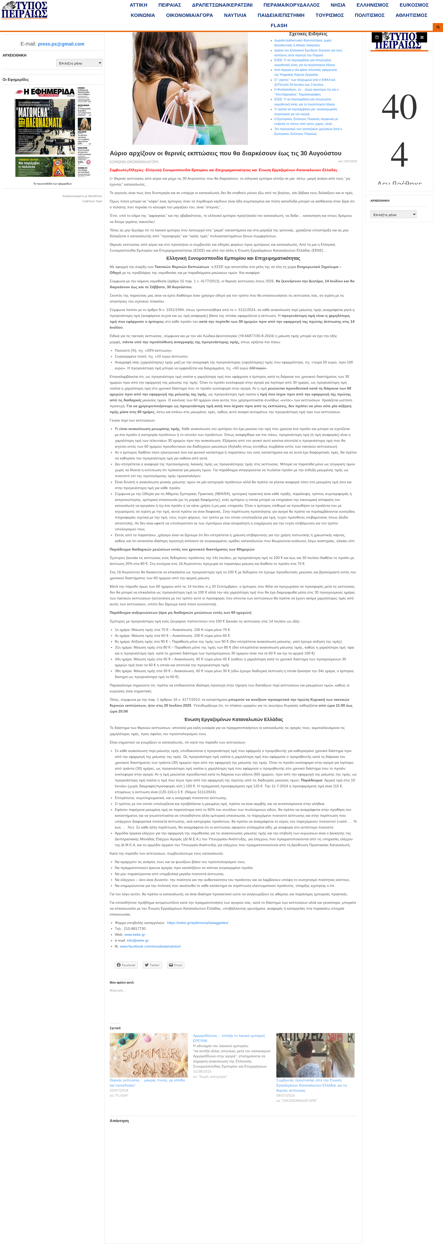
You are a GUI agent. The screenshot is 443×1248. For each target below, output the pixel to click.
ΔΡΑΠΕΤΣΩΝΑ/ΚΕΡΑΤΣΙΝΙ (222, 5)
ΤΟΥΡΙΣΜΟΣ (330, 15)
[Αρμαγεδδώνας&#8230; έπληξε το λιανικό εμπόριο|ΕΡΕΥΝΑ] (234, 1056)
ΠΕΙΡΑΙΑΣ (169, 5)
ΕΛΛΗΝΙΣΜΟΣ (373, 5)
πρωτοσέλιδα (45, 183)
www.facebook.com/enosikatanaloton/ (150, 946)
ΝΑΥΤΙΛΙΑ (235, 15)
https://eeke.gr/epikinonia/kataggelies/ (197, 923)
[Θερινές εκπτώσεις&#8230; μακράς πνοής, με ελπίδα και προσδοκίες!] (149, 1055)
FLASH (279, 25)
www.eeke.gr (134, 934)
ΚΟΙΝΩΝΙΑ (143, 15)
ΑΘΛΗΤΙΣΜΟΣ (411, 15)
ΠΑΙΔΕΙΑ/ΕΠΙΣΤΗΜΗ (281, 15)
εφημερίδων (65, 183)
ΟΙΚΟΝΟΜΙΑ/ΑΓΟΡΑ (189, 15)
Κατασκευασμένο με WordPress (82, 196)
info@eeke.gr (138, 940)
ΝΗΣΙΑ (338, 5)
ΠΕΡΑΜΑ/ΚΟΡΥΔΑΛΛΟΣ (292, 5)
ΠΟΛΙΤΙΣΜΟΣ (370, 15)
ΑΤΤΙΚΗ (138, 5)
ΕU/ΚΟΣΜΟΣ (414, 5)
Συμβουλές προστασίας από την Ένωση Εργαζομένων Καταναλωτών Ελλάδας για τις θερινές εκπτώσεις (311, 1085)
